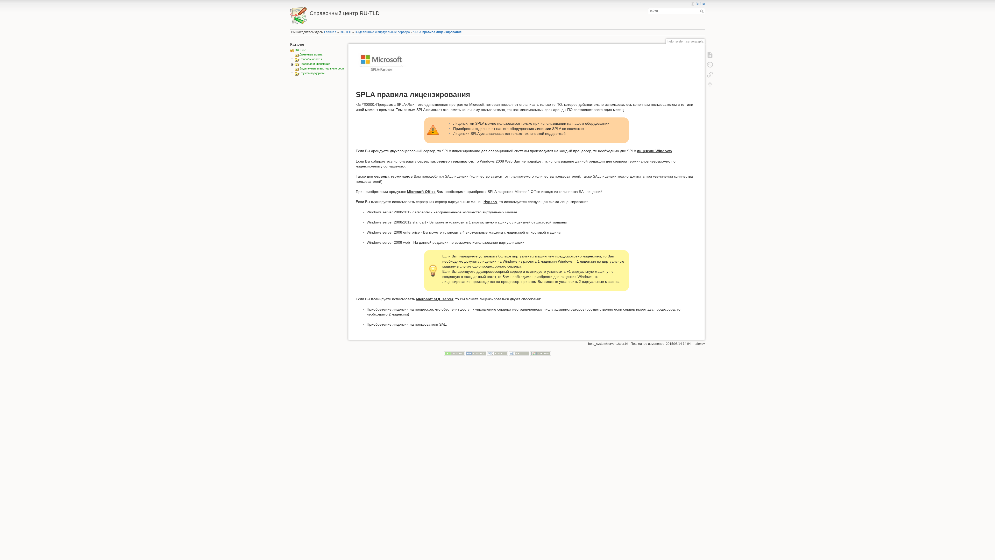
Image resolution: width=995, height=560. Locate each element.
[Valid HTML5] (497, 353)
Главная (330, 32)
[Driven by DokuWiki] (540, 353)
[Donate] (454, 353)
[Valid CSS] (519, 353)
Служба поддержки (312, 73)
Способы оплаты (311, 59)
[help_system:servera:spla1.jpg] (382, 67)
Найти (702, 11)
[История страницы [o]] (710, 65)
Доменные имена (311, 54)
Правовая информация (315, 63)
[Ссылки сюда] (710, 75)
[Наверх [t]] (710, 84)
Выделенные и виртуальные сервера (382, 32)
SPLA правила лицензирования (437, 32)
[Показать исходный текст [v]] (710, 55)
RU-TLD (345, 32)
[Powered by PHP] (476, 353)
